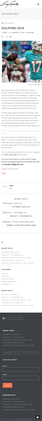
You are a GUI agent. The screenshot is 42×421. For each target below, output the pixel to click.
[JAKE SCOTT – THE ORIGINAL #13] (21, 212)
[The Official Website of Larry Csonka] (10, 4)
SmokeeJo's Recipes (7, 279)
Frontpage (4, 273)
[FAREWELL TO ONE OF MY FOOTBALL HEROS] (21, 222)
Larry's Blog (18, 18)
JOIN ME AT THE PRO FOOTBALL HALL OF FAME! (17, 263)
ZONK (5, 32)
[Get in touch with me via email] (10, 189)
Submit (7, 385)
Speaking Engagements (8, 281)
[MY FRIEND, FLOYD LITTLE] (21, 203)
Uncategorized (6, 284)
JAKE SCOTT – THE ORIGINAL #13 (21, 216)
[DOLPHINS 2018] (21, 23)
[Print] (11, 36)
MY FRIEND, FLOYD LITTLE (21, 207)
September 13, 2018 (18, 32)
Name (5, 366)
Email (5, 374)
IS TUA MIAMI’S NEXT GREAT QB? (12, 260)
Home (11, 18)
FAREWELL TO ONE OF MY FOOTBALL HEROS (21, 225)
